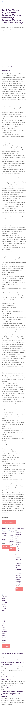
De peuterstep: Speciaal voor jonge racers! (12, 678)
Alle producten (11, 66)
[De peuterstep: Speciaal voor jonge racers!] (8, 672)
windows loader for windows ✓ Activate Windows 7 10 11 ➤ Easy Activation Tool (13, 662)
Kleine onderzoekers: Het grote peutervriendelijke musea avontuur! (12, 694)
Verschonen (7, 27)
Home (2, 27)
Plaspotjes (13, 27)
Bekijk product (9, 522)
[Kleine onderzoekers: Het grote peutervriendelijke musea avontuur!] (5, 687)
